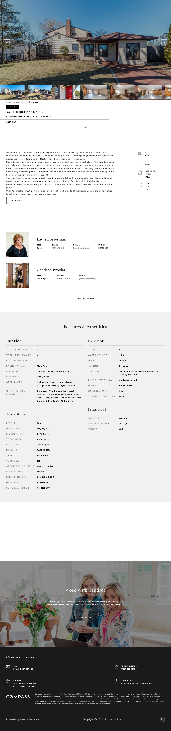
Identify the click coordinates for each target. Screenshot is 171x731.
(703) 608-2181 (58, 248)
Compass (114, 694)
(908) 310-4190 (64, 278)
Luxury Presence (29, 719)
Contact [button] (17, 200)
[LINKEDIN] (162, 719)
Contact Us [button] (85, 618)
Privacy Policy (113, 719)
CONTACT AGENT (85, 298)
